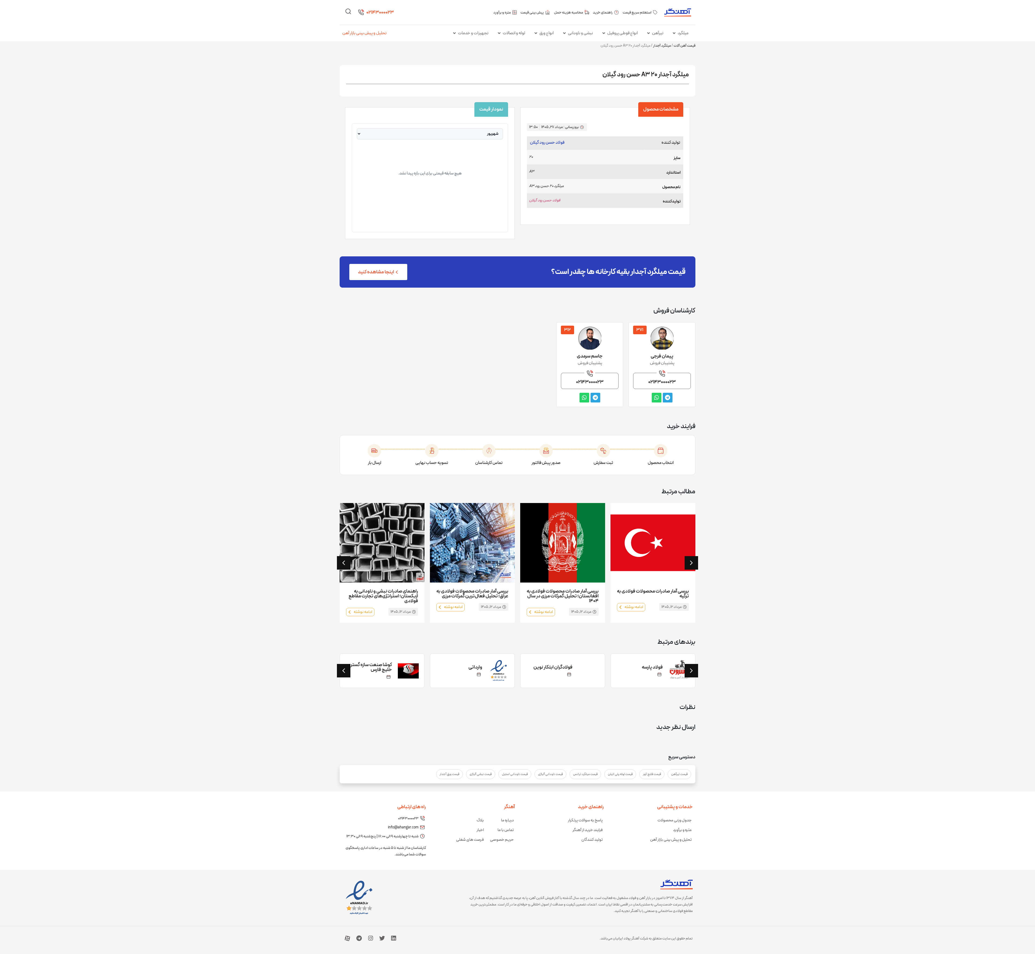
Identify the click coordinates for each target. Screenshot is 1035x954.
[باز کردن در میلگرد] (674, 33)
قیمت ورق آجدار (449, 774)
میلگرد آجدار (662, 46)
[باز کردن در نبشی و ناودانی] (564, 33)
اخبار (480, 830)
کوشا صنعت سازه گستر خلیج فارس (461, 667)
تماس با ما (506, 830)
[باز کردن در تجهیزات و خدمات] (454, 33)
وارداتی (565, 667)
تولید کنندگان (592, 840)
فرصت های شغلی (470, 840)
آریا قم (386, 667)
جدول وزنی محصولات (674, 820)
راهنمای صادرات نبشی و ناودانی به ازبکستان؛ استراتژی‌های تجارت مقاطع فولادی (473, 596)
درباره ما (507, 820)
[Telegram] (359, 938)
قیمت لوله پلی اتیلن (620, 774)
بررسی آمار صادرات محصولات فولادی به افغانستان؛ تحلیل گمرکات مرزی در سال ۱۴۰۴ (653, 596)
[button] (343, 563)
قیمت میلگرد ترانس (585, 774)
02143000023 (380, 12)
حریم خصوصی (502, 840)
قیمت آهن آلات (684, 46)
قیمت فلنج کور (652, 774)
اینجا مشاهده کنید (376, 272)
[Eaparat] (347, 938)
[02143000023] (361, 12)
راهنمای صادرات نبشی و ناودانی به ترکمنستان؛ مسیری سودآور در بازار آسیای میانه (386, 596)
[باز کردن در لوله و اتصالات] (499, 33)
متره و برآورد (682, 830)
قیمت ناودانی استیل (515, 774)
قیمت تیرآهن (679, 774)
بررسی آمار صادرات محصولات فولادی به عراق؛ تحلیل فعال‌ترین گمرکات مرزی (563, 594)
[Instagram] (370, 938)
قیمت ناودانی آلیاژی (550, 774)
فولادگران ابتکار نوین (643, 667)
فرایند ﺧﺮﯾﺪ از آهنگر (587, 830)
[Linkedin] (393, 938)
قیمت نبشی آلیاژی (481, 774)
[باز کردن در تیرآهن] (648, 33)
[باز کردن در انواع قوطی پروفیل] (604, 33)
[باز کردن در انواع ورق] (536, 33)
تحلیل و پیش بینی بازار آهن (364, 33)
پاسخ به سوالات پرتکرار (585, 820)
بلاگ (480, 820)
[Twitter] (382, 938)
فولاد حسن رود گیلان (547, 142)
